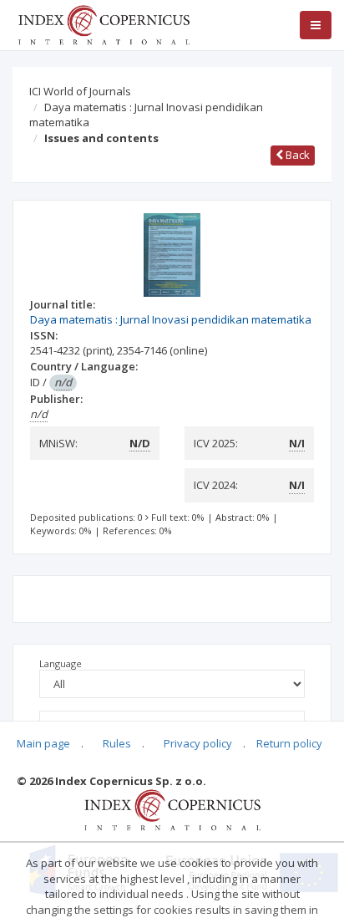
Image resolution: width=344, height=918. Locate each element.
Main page (43, 743)
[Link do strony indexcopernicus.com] (172, 809)
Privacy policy (198, 743)
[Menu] (315, 25)
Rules (117, 743)
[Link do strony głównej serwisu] (103, 23)
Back (296, 154)
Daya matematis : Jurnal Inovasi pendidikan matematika (146, 114)
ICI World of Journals (80, 91)
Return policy (289, 743)
